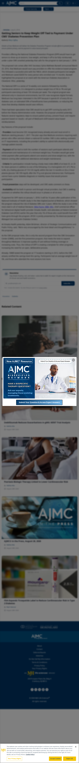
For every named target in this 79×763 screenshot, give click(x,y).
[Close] (75, 747)
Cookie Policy (30, 754)
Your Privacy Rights (14, 759)
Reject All (69, 759)
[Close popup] (73, 360)
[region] (39, 753)
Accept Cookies (55, 759)
